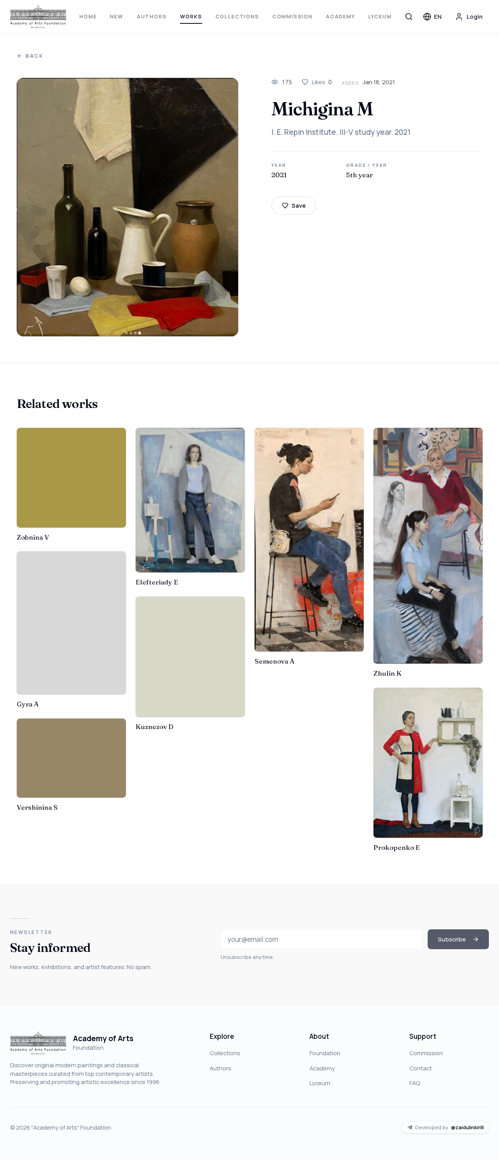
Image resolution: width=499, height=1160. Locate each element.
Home (88, 16)
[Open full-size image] (128, 207)
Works (191, 16)
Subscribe (452, 939)
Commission (293, 16)
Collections (237, 16)
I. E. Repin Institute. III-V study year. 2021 (341, 132)
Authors (152, 16)
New (116, 16)
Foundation (325, 1053)
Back (35, 56)
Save (299, 205)
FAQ (414, 1083)
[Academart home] (38, 16)
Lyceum (380, 16)
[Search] (409, 16)
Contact (420, 1068)
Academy (340, 16)
